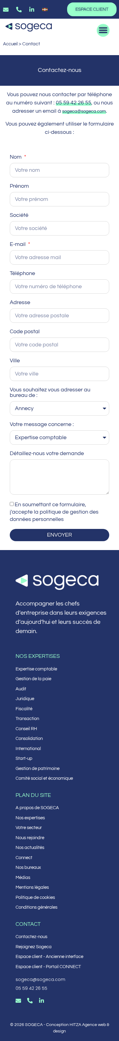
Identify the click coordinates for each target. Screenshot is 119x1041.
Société (19, 215)
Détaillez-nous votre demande (47, 453)
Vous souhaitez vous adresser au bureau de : (50, 392)
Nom (16, 157)
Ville (15, 361)
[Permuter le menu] (103, 30)
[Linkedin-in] (41, 1000)
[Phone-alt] (30, 1000)
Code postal (25, 331)
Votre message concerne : (42, 424)
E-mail (18, 244)
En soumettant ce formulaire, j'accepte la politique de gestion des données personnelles (54, 512)
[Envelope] (18, 1000)
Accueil (10, 44)
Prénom (19, 186)
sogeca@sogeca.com (84, 111)
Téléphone (22, 273)
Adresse (20, 302)
